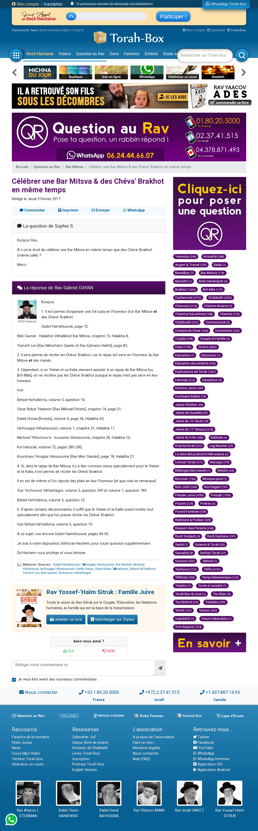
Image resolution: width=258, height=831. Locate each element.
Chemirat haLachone (194, 314)
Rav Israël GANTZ (189, 810)
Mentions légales (146, 748)
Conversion (227, 330)
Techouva (186, 569)
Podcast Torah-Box (88, 764)
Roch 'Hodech (187, 536)
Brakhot (185, 289)
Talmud (209, 561)
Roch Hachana (39, 53)
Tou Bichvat (186, 602)
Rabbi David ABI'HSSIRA (109, 813)
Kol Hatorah (124, 564)
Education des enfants (195, 363)
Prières (207, 503)
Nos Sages (216, 487)
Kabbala (219, 437)
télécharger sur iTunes (114, 619)
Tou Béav (222, 594)
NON (110, 651)
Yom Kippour (188, 627)
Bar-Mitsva (74, 167)
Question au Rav (90, 53)
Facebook (205, 743)
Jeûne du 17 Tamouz (194, 429)
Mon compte (27, 4)
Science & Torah (210, 544)
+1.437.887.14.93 (223, 692)
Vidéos (64, 53)
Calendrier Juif (84, 737)
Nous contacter (41, 692)
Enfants (151, 53)
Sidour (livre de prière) (90, 743)
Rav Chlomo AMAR (149, 810)
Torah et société (212, 585)
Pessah (221, 495)
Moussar (185, 479)
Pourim (184, 503)
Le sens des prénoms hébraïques (202, 454)
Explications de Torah (195, 372)
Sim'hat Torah (213, 553)
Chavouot (186, 306)
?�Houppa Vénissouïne (97, 564)
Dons (114, 53)
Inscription (53, 4)
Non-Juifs (186, 487)
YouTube (205, 748)
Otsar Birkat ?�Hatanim (111, 569)
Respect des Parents (194, 528)
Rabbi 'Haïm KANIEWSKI (68, 813)
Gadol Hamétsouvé (66, 564)
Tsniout (208, 610)
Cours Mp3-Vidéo (26, 753)
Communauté (218, 322)
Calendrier (217, 30)
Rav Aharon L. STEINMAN (28, 813)
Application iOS (209, 764)
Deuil (183, 347)
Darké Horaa (84, 569)
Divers (207, 347)
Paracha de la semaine (30, 737)
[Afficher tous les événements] (72, 4)
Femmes (132, 53)
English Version (84, 770)
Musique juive (215, 479)
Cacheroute (188, 297)
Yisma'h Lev (31, 573)
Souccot (185, 561)
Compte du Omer (191, 330)
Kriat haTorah (188, 446)
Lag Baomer (221, 446)
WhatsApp (205, 753)
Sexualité (184, 553)
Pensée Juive (189, 495)
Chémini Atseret (218, 306)
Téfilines (185, 577)
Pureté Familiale (190, 511)
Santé (181, 544)
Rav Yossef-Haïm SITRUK (229, 813)
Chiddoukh (187, 322)
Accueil (22, 167)
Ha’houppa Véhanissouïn (57, 569)
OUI (70, 651)
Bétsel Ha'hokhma (142, 569)
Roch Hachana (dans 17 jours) (62, 30)
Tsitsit (183, 610)
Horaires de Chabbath (90, 748)
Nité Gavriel (49, 573)
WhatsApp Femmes (213, 759)
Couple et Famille (215, 338)
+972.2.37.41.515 (162, 692)
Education (184, 355)
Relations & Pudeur (193, 520)
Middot (225, 470)
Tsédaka (215, 602)
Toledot (183, 585)
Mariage (219, 462)
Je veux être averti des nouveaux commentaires (57, 679)
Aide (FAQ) (141, 759)
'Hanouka (185, 256)
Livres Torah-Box (86, 753)
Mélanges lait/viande (192, 470)
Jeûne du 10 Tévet (191, 421)
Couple (184, 338)
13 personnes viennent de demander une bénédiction (114, 4)
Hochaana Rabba (190, 396)
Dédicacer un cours (28, 764)
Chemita (230, 314)
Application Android (213, 770)
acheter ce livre (68, 619)
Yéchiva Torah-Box (27, 759)
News (16, 748)
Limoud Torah (189, 462)
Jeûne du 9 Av (189, 437)
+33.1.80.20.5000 (102, 692)
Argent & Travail (191, 265)
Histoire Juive (189, 388)
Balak (220, 265)
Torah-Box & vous (190, 594)
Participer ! (173, 16)
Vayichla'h (184, 619)
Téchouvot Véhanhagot (74, 573)
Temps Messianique (220, 577)
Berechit (183, 281)
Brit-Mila (212, 289)
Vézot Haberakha (216, 619)
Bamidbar (184, 273)
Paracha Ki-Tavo (25, 30)
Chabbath (220, 297)
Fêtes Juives (22, 743)
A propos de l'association (153, 737)
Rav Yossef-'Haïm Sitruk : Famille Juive (100, 592)
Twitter (203, 737)
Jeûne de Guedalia (191, 413)
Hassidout (212, 380)
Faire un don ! (144, 743)
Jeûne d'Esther (189, 405)
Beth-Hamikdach (213, 281)
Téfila (212, 569)
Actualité (213, 256)
